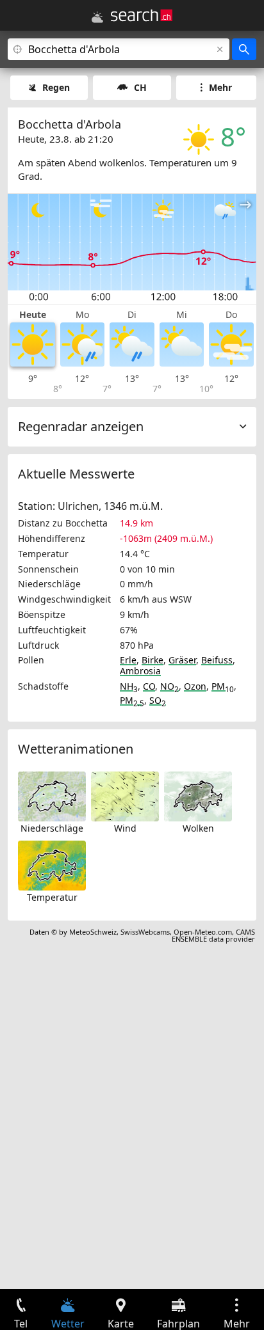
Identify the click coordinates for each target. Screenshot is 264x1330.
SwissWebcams (145, 932)
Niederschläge (52, 828)
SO (157, 700)
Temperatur (52, 897)
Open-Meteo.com (203, 932)
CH (140, 87)
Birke (152, 660)
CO (149, 686)
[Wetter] (97, 17)
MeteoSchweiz (93, 932)
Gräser (182, 660)
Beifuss (217, 660)
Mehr (220, 87)
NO (169, 686)
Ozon (195, 686)
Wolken (198, 828)
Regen (56, 87)
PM (222, 686)
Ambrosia (140, 671)
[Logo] (141, 15)
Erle (128, 660)
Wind (125, 828)
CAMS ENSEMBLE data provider (213, 935)
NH (129, 686)
